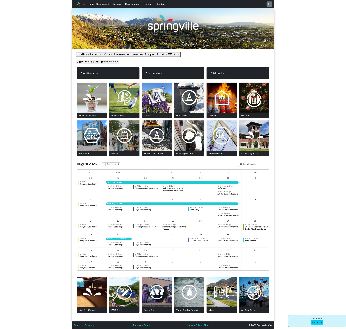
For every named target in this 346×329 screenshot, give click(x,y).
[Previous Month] (103, 164)
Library (147, 115)
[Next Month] (118, 164)
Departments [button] (132, 4)
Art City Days (248, 310)
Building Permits (184, 153)
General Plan (215, 153)
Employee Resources (84, 325)
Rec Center (84, 153)
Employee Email (141, 325)
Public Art (149, 310)
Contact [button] (161, 4)
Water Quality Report (187, 310)
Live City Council (87, 310)
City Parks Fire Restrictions (97, 62)
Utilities (212, 115)
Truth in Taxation (87, 115)
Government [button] (102, 4)
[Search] (269, 4)
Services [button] (117, 4)
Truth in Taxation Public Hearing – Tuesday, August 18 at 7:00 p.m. (128, 54)
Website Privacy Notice (199, 325)
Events (114, 153)
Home (91, 4)
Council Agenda (249, 153)
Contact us (317, 322)
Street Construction (154, 153)
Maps (211, 310)
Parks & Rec (117, 115)
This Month (111, 164)
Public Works (183, 115)
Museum (245, 115)
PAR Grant (116, 310)
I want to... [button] (147, 4)
